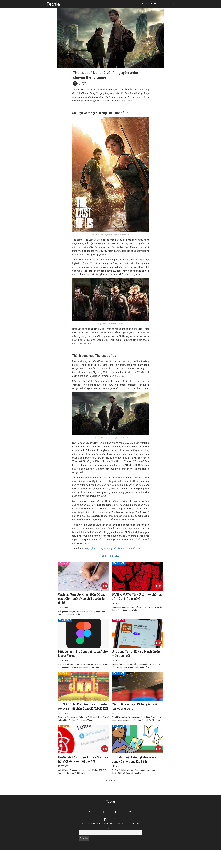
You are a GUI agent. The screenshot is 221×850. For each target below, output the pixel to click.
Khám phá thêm (110, 556)
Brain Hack (119, 563)
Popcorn (63, 673)
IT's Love (63, 563)
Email (110, 829)
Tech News (118, 620)
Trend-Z (63, 726)
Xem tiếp (110, 781)
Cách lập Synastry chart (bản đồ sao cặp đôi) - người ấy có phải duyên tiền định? (82, 599)
